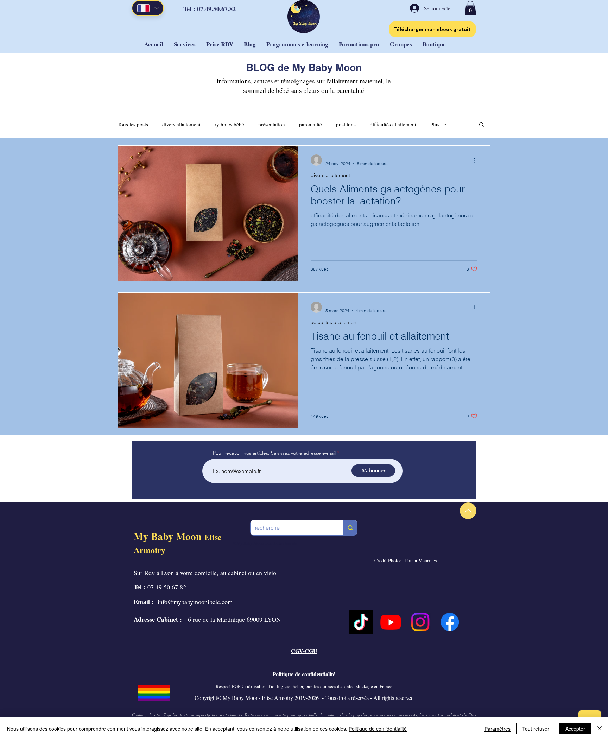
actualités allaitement (334, 322)
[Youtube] (391, 622)
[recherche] (350, 527)
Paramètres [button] (497, 728)
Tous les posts (133, 124)
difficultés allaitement (393, 124)
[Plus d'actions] (476, 160)
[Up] (468, 510)
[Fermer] (599, 728)
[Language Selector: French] (148, 8)
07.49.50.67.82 (215, 8)
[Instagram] (420, 622)
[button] (470, 8)
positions (346, 124)
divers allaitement (181, 124)
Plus (434, 124)
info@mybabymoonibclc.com (195, 601)
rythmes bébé (229, 124)
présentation (271, 124)
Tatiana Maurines (420, 560)
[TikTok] (361, 622)
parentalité (310, 124)
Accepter (575, 728)
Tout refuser (535, 728)
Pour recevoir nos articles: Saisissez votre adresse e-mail (274, 452)
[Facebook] (450, 622)
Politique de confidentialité (378, 728)
